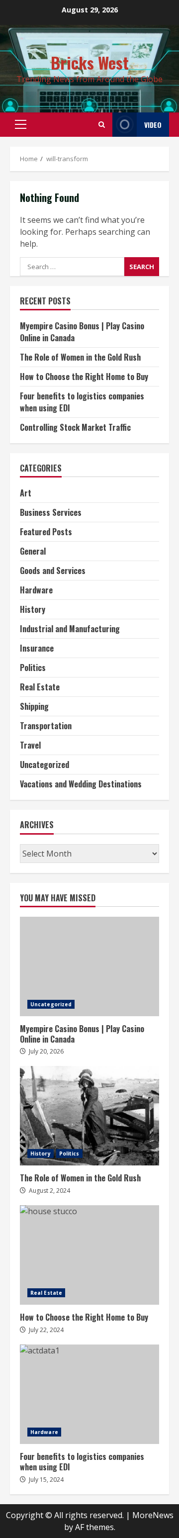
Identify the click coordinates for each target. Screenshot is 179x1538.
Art (25, 493)
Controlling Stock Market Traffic (75, 427)
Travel (30, 745)
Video (153, 124)
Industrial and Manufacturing (70, 629)
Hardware (36, 590)
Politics (33, 667)
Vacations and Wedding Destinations (81, 784)
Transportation (46, 726)
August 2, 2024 (49, 1190)
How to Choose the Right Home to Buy (84, 377)
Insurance (37, 648)
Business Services (51, 512)
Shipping (34, 706)
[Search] (101, 124)
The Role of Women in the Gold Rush (80, 357)
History (32, 609)
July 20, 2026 (46, 1051)
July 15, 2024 (46, 1479)
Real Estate (40, 687)
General (33, 551)
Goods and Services (53, 571)
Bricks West (90, 62)
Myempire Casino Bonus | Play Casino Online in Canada (89, 966)
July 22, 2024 (46, 1330)
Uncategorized (44, 764)
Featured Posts (46, 532)
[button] (20, 124)
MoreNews (153, 1515)
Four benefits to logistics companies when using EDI (89, 1394)
